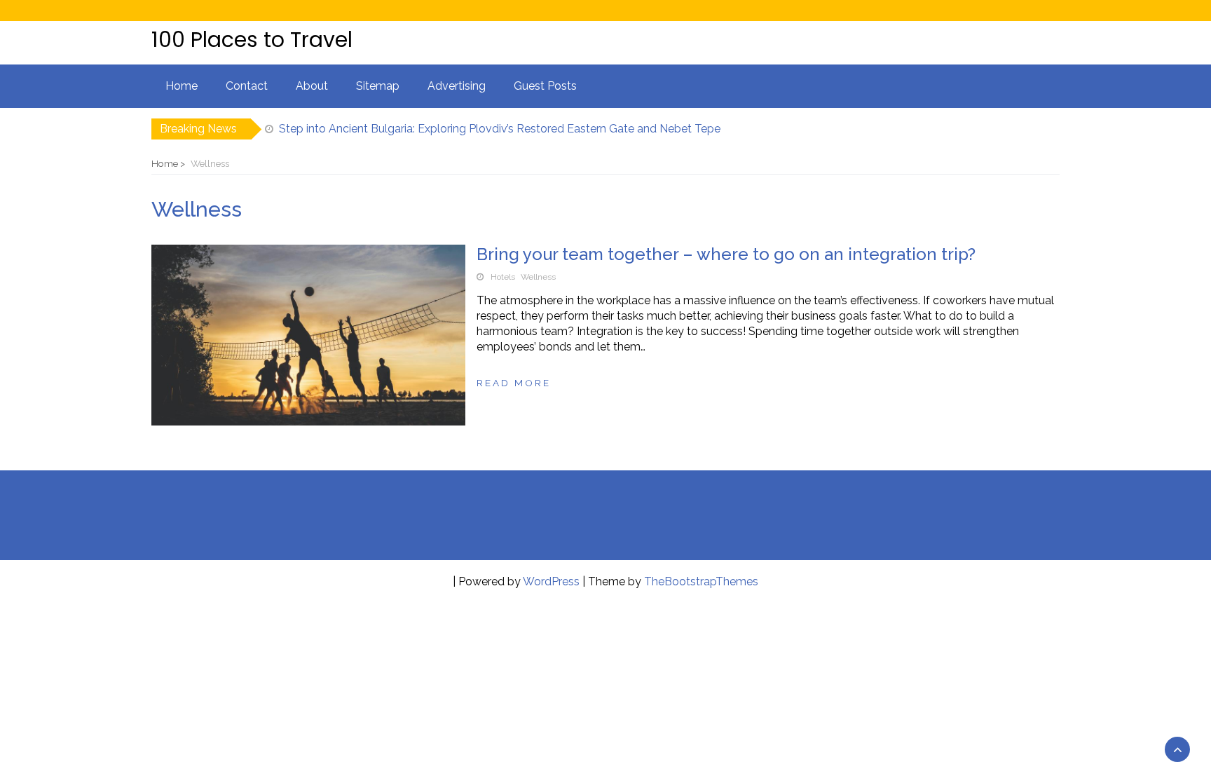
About (312, 86)
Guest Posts (545, 86)
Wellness (538, 277)
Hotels (503, 277)
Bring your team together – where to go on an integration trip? (726, 254)
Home (181, 86)
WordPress (551, 581)
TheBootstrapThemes (701, 581)
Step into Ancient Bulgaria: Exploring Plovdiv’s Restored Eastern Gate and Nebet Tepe (499, 128)
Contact (247, 86)
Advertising (456, 86)
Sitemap (377, 86)
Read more (514, 382)
